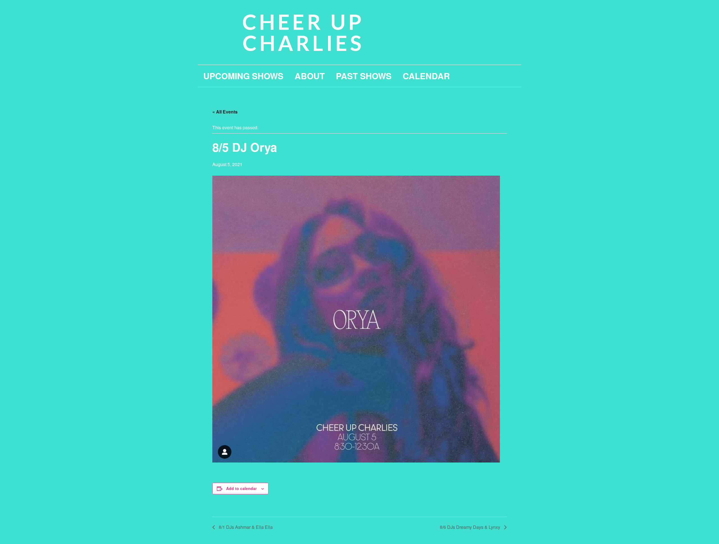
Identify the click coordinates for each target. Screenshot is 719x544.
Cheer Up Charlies (303, 32)
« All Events (225, 111)
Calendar (426, 76)
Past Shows (364, 76)
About (310, 76)
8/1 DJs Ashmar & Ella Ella (245, 527)
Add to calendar (241, 488)
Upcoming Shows (243, 76)
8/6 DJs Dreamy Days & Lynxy (470, 527)
